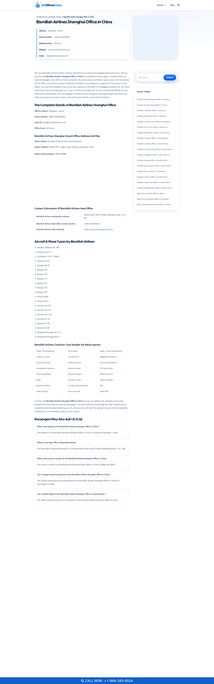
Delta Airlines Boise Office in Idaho (150, 193)
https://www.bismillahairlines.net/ (98, 229)
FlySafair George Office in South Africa (152, 160)
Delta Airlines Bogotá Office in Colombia (153, 199)
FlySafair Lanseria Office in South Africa (152, 143)
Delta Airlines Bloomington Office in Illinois (154, 204)
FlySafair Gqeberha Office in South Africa (153, 154)
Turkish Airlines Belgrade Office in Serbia (153, 99)
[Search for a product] (178, 5)
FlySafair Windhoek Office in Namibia (151, 116)
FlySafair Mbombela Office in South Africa (153, 132)
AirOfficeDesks (41, 17)
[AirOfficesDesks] (48, 5)
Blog (172, 5)
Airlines (160, 5)
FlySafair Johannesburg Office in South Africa (155, 149)
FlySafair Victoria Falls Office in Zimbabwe (153, 121)
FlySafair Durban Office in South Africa (152, 177)
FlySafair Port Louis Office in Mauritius (152, 127)
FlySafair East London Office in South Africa (154, 166)
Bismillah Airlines (55, 17)
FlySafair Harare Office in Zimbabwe (151, 171)
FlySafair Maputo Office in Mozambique (152, 138)
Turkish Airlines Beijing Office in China (152, 105)
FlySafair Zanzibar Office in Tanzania (151, 110)
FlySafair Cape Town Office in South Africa (153, 182)
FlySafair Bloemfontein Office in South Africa (154, 188)
